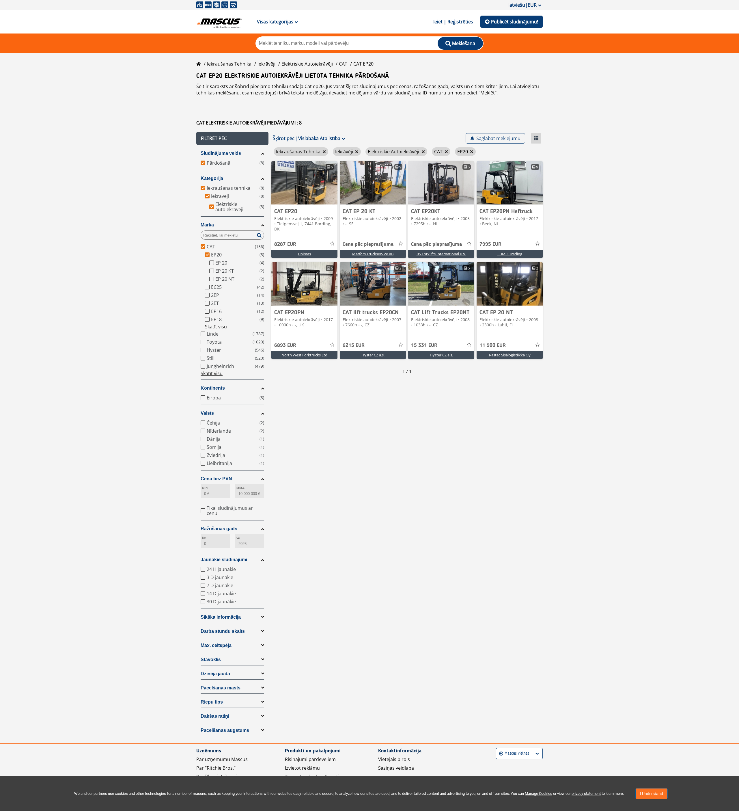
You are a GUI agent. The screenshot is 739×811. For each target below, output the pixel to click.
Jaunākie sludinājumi (224, 559)
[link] (304, 182)
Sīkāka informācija (221, 617)
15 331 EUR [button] (424, 345)
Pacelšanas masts (220, 687)
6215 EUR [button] (354, 345)
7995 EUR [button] (490, 244)
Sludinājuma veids (221, 153)
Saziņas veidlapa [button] (396, 768)
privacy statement (586, 793)
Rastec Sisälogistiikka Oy (510, 355)
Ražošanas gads (219, 528)
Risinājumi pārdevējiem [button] (310, 759)
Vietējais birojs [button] (394, 759)
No (204, 537)
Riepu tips (212, 702)
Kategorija (212, 178)
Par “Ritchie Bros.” (216, 768)
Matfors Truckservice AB (372, 253)
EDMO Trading (509, 253)
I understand (651, 793)
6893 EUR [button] (285, 345)
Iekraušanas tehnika (229, 64)
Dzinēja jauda (215, 673)
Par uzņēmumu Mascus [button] (222, 759)
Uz (238, 537)
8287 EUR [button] (285, 244)
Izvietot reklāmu (302, 768)
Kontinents (213, 388)
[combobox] (500, 753)
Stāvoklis (211, 659)
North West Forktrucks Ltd (304, 355)
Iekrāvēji (266, 64)
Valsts (207, 413)
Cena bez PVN (216, 478)
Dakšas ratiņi (215, 716)
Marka (207, 224)
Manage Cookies (538, 793)
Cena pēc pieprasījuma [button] (368, 244)
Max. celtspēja (216, 645)
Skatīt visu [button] (216, 326)
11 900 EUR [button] (492, 345)
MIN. (205, 487)
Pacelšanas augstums (225, 730)
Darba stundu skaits (223, 631)
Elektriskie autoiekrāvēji (307, 64)
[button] (232, 138)
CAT (343, 64)
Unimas (304, 253)
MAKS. (240, 487)
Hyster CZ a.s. (373, 355)
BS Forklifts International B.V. (441, 253)
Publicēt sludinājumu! (514, 21)
